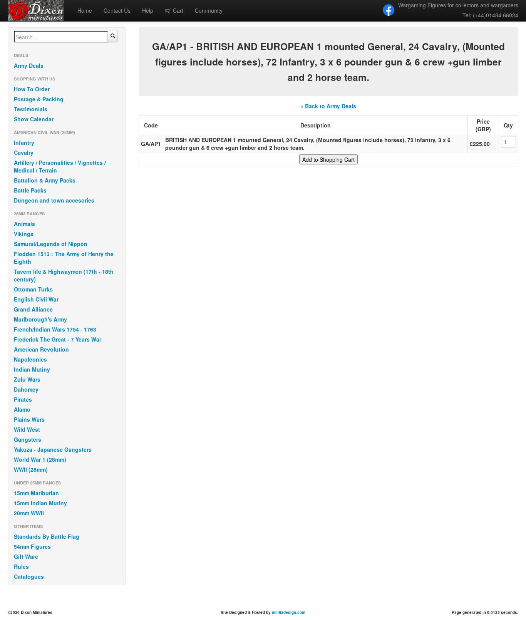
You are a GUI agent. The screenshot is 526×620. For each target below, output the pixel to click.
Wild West (27, 429)
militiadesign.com (288, 612)
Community (209, 10)
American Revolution (41, 349)
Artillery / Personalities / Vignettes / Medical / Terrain (60, 166)
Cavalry (24, 152)
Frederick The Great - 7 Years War (57, 339)
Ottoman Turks (33, 289)
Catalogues (29, 576)
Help (147, 10)
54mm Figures (32, 546)
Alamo (22, 409)
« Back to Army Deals (328, 106)
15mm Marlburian (36, 493)
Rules (21, 566)
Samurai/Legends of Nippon (50, 244)
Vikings (24, 234)
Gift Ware (26, 556)
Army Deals (29, 65)
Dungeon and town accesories (54, 200)
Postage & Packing (39, 99)
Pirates (23, 399)
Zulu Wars (27, 379)
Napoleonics (30, 359)
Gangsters (27, 439)
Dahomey (26, 389)
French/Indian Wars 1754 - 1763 (55, 329)
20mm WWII (29, 513)
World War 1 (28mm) (40, 459)
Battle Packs (30, 190)
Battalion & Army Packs (44, 180)
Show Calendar (34, 119)
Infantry (24, 142)
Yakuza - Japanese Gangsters (53, 449)
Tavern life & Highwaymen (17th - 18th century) (64, 275)
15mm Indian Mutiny (40, 503)
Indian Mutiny (32, 369)
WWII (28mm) (31, 469)
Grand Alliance (33, 309)
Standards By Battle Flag (46, 536)
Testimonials (30, 109)
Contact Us (117, 10)
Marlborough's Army (40, 319)
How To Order (32, 89)
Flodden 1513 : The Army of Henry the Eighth (64, 257)
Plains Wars (29, 419)
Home (84, 10)
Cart (174, 10)
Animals (24, 224)
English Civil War (36, 299)
